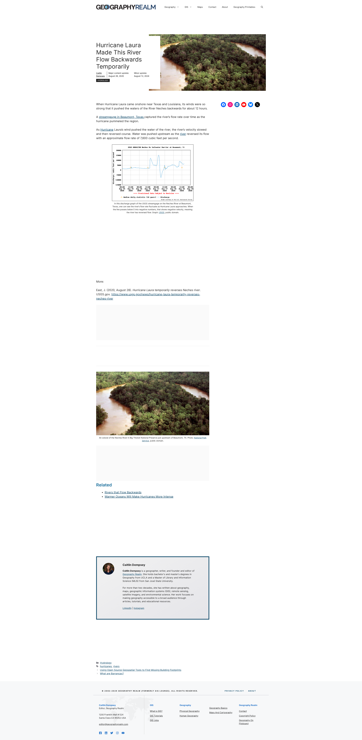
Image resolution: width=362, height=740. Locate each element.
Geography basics (218, 708)
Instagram (139, 608)
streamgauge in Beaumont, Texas (121, 117)
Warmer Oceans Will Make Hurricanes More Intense (139, 496)
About (225, 7)
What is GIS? (156, 711)
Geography (169, 7)
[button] (262, 7)
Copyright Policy (247, 715)
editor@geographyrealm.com (113, 724)
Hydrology (103, 80)
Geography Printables (244, 7)
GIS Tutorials (156, 715)
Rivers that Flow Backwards (123, 492)
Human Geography (189, 715)
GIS (186, 7)
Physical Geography (190, 711)
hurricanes (106, 666)
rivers (116, 666)
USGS (161, 212)
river (183, 134)
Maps (200, 7)
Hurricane (106, 129)
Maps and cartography (220, 712)
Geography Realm (132, 574)
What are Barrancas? (112, 673)
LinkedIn (127, 608)
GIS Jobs (154, 720)
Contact (212, 7)
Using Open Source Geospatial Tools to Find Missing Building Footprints (140, 670)
